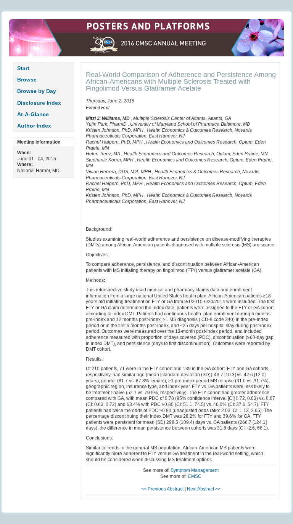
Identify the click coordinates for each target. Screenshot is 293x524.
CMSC (194, 476)
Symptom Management (195, 470)
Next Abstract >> (204, 489)
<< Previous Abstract (162, 489)
